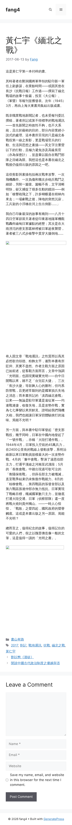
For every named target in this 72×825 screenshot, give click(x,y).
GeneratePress (54, 819)
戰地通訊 (34, 645)
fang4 (13, 10)
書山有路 (17, 639)
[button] (50, 9)
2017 (14, 645)
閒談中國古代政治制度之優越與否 (35, 663)
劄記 (23, 645)
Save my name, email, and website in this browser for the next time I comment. (37, 780)
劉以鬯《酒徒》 (22, 657)
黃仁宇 (11, 651)
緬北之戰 (58, 645)
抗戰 (46, 645)
